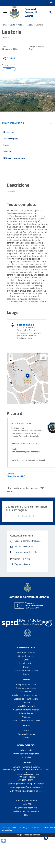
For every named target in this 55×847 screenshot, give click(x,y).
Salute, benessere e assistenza (26, 720)
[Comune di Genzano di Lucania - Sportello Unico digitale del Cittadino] (14, 12)
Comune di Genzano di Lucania (31, 12)
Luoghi (26, 674)
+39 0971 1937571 (26, 780)
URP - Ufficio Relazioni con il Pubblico (26, 790)
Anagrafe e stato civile (26, 684)
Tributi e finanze (26, 713)
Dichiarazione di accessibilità (26, 811)
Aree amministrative (26, 652)
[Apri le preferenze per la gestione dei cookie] (4, 842)
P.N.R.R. (26, 815)
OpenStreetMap (42, 403)
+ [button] (11, 356)
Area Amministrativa (21, 423)
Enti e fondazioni (26, 663)
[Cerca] (50, 12)
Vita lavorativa (26, 691)
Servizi (26, 679)
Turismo (26, 702)
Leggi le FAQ (26, 804)
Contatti (26, 762)
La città (30, 24)
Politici (26, 666)
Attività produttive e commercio (26, 695)
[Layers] (43, 357)
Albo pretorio (26, 750)
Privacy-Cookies (9, 827)
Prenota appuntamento (26, 800)
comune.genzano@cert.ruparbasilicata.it (26, 783)
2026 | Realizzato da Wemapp (27, 835)
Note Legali (24, 827)
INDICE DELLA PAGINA (13, 123)
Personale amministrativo (26, 670)
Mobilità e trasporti (26, 706)
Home (4, 24)
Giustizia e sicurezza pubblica (26, 709)
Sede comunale (25, 325)
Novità (12, 24)
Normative (26, 757)
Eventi (26, 737)
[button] (51, 3)
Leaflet (31, 403)
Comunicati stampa (26, 734)
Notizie (21, 24)
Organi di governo (26, 656)
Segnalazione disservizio (26, 807)
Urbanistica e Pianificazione (26, 698)
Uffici (26, 659)
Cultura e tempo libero (26, 688)
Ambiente (26, 716)
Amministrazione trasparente (26, 753)
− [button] (11, 360)
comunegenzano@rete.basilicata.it (26, 787)
